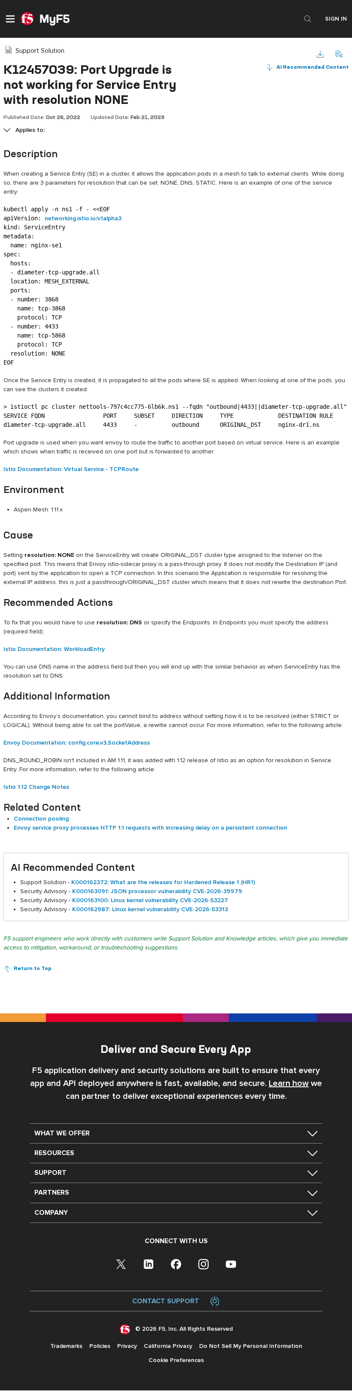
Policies (99, 1346)
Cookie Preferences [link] (176, 1360)
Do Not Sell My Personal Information (250, 1346)
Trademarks (66, 1346)
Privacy (127, 1346)
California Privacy (168, 1346)
